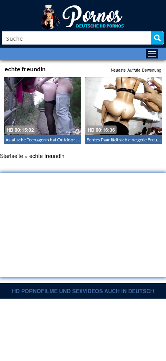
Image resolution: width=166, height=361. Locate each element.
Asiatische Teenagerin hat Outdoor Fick (45, 140)
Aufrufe (134, 70)
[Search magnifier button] (157, 38)
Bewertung (151, 70)
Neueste (118, 70)
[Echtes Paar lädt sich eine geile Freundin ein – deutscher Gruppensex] (123, 106)
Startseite (11, 156)
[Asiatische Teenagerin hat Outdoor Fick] (42, 106)
